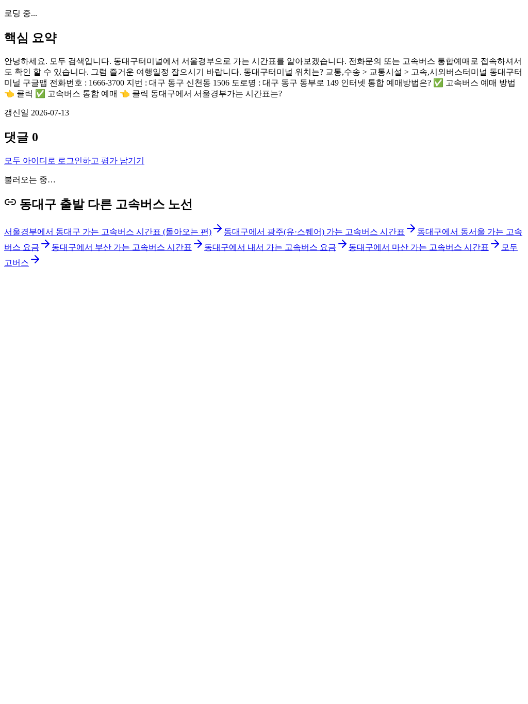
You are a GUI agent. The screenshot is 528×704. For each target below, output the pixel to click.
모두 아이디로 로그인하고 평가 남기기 (74, 160)
